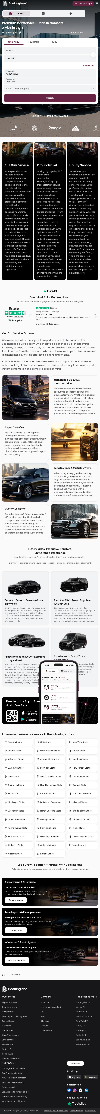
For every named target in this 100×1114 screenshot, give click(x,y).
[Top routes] (16, 1063)
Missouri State (80, 802)
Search (50, 97)
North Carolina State (50, 810)
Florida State (79, 750)
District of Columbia (50, 802)
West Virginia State (50, 750)
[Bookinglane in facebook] (69, 1090)
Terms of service (76, 1111)
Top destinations (85, 996)
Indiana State (14, 750)
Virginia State (79, 845)
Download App (85, 3)
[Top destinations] (96, 997)
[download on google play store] (29, 719)
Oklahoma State (16, 819)
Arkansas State (16, 759)
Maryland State (48, 827)
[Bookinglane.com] (50, 291)
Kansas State (47, 853)
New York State (80, 742)
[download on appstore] (29, 713)
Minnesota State (81, 819)
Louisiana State (80, 759)
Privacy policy (90, 1111)
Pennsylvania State (17, 827)
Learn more (16, 930)
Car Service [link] (15, 974)
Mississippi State (16, 802)
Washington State (49, 836)
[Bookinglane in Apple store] (74, 1077)
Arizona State (15, 853)
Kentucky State (48, 793)
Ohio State (45, 742)
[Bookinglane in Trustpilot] (76, 1104)
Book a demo (16, 900)
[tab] (16, 13)
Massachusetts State (83, 836)
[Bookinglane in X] (80, 1090)
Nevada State (15, 742)
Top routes (8, 1062)
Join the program (17, 960)
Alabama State (15, 845)
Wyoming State (16, 767)
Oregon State (79, 785)
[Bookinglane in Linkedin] (86, 1090)
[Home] (3, 974)
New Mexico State (82, 793)
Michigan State (47, 767)
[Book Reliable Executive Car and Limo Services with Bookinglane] (15, 3)
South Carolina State (50, 776)
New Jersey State (81, 767)
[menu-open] (96, 3)
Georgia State (47, 819)
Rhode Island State (82, 810)
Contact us (75, 1063)
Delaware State (81, 776)
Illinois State (79, 827)
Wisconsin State (16, 810)
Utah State (13, 776)
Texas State (14, 793)
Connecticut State (49, 759)
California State (16, 785)
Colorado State (48, 845)
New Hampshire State (51, 785)
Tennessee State (16, 836)
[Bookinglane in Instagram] (75, 1090)
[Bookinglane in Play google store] (91, 1077)
